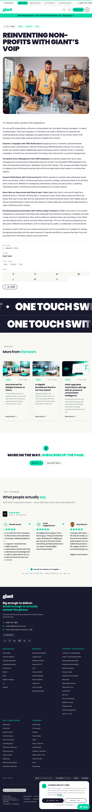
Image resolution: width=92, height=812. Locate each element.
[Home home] (7, 10)
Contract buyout (8, 736)
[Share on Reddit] (56, 274)
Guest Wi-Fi (36, 683)
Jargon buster (7, 755)
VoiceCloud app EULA (30, 801)
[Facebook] (5, 641)
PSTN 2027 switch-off (10, 747)
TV (3, 683)
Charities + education (39, 751)
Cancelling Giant (8, 743)
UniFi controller (37, 687)
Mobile (5, 672)
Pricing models (67, 672)
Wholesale (65, 679)
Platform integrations (69, 710)
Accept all (54, 800)
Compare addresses (9, 660)
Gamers (5, 687)
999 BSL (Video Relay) (10, 762)
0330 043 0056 (12, 623)
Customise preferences (65, 805)
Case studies (36, 736)
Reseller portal (67, 706)
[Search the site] (64, 9)
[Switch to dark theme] (69, 9)
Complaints (27, 799)
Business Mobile (37, 676)
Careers (34, 732)
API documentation (68, 698)
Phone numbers (37, 679)
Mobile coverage (8, 679)
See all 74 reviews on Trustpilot (46, 569)
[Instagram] (10, 641)
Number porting (8, 751)
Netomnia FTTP (37, 664)
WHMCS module (67, 702)
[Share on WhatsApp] (13, 279)
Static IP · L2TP (67, 714)
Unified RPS (66, 691)
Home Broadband (8, 657)
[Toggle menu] (87, 9)
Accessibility (27, 796)
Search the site (37, 759)
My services (36, 766)
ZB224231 (16, 804)
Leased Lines (36, 657)
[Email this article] (35, 279)
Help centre (6, 724)
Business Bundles (38, 691)
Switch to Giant (7, 732)
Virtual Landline (37, 672)
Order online (7, 653)
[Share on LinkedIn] (78, 274)
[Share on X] (35, 274)
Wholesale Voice (67, 687)
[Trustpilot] (29, 641)
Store (34, 762)
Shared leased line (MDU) (70, 664)
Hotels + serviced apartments (71, 657)
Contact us (6, 728)
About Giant (36, 724)
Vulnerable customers (10, 766)
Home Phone (7, 668)
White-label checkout (69, 683)
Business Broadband (39, 653)
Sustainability (36, 747)
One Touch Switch (8, 740)
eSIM (4, 676)
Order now (78, 10)
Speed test (6, 759)
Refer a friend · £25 (38, 755)
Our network (36, 728)
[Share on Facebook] (13, 274)
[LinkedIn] (15, 641)
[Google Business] (24, 641)
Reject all (75, 800)
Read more (72, 15)
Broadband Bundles (9, 664)
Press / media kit (37, 743)
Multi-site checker (38, 660)
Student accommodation (70, 676)
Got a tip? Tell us (53, 463)
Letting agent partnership (70, 660)
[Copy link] (56, 279)
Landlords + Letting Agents (71, 653)
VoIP (33, 668)
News (34, 740)
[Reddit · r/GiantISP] (20, 641)
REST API (65, 695)
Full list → (60, 795)
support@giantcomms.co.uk (16, 626)
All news (11, 26)
